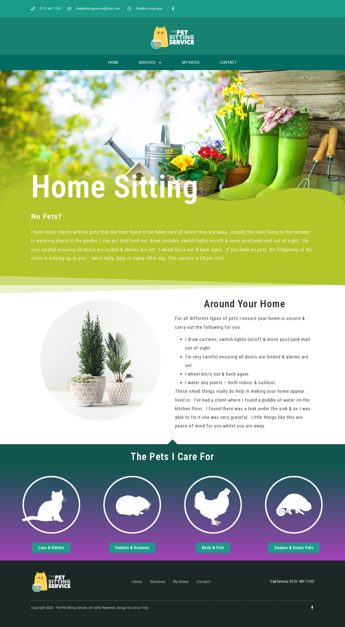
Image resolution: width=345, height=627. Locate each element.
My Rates (191, 62)
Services (147, 62)
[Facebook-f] (173, 8)
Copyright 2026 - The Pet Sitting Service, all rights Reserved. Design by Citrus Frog (89, 608)
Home (113, 62)
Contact (228, 62)
